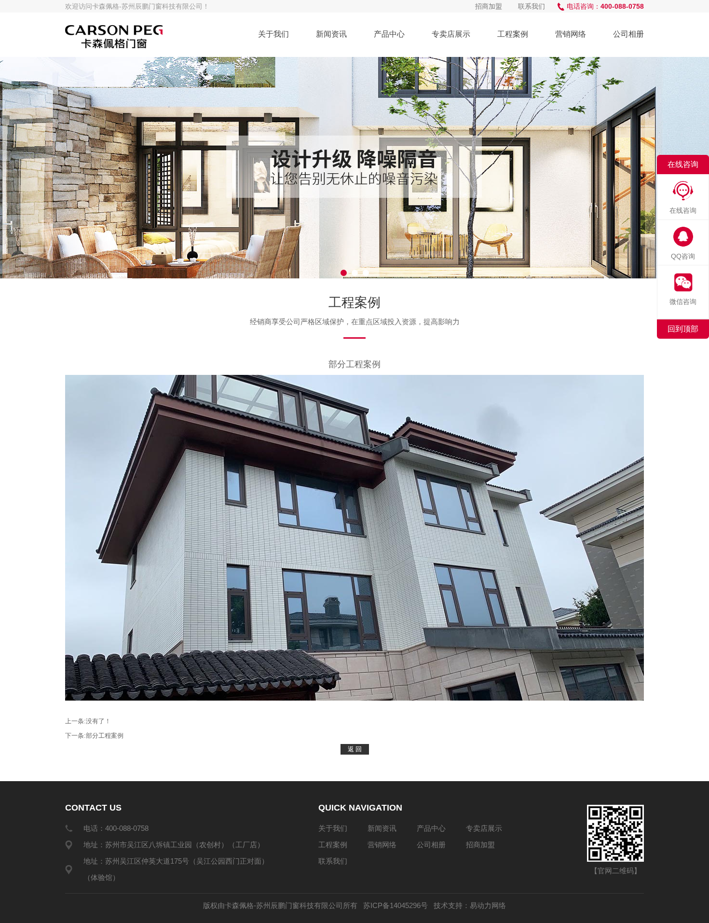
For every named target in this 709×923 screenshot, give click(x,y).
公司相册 (628, 34)
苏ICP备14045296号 (395, 905)
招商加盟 (488, 6)
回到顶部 (683, 329)
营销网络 (570, 34)
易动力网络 (488, 905)
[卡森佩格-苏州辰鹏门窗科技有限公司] (114, 36)
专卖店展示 (451, 34)
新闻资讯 (331, 34)
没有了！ (98, 721)
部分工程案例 (104, 735)
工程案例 (512, 34)
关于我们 (273, 34)
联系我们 (531, 6)
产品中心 (389, 34)
